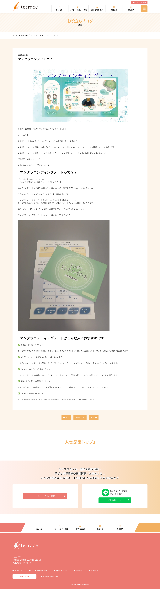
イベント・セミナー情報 (78, 10)
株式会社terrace (25, 6)
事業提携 (113, 10)
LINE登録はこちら (115, 500)
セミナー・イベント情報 (45, 496)
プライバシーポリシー (50, 576)
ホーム (15, 35)
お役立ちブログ (97, 10)
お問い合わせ (140, 2)
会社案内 (130, 10)
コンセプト (60, 10)
